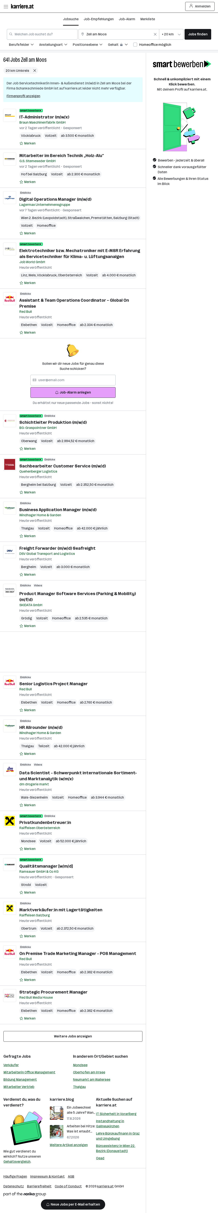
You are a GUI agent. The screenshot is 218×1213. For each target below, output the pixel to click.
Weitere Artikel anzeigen (69, 1145)
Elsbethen (29, 325)
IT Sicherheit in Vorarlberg (116, 1114)
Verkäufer (11, 1065)
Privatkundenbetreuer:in (45, 822)
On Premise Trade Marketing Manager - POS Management (77, 953)
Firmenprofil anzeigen (23, 96)
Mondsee (28, 841)
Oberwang (29, 441)
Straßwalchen (79, 218)
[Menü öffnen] (6, 6)
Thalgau (27, 528)
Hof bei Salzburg (34, 174)
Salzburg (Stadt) (126, 218)
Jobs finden (198, 34)
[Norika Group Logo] (24, 1195)
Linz (25, 275)
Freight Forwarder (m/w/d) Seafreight (57, 548)
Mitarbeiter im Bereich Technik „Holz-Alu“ (61, 155)
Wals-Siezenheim (34, 797)
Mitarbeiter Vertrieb (18, 1087)
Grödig (26, 618)
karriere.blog (62, 1099)
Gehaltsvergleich (16, 1162)
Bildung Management (20, 1079)
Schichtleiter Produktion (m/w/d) (53, 422)
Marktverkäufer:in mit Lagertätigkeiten (60, 909)
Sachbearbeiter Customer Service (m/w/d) (62, 466)
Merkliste (147, 19)
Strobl (26, 885)
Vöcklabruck (31, 136)
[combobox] (42, 34)
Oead (100, 1158)
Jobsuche (71, 19)
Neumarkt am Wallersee (91, 1079)
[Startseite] (23, 6)
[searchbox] (73, 380)
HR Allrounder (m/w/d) (40, 727)
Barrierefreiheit (39, 1186)
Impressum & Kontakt (47, 1176)
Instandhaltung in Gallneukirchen (110, 1123)
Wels (33, 275)
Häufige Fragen (15, 1176)
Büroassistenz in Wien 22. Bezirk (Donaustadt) (115, 1148)
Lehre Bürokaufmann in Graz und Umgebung (118, 1136)
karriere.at (106, 1105)
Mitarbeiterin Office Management (29, 1072)
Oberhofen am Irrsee (89, 1072)
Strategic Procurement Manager (53, 992)
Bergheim (28, 567)
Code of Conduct (68, 1186)
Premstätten (102, 218)
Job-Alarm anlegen (75, 392)
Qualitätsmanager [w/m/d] (46, 866)
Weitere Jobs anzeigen (73, 1036)
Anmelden (203, 6)
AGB (71, 1176)
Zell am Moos (34, 59)
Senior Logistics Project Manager (53, 683)
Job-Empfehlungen (99, 19)
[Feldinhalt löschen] (155, 34)
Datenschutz (13, 1186)
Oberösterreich (70, 275)
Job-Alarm (127, 19)
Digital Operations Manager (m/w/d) (55, 199)
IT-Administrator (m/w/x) (44, 117)
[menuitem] (24, 45)
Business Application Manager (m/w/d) (57, 509)
